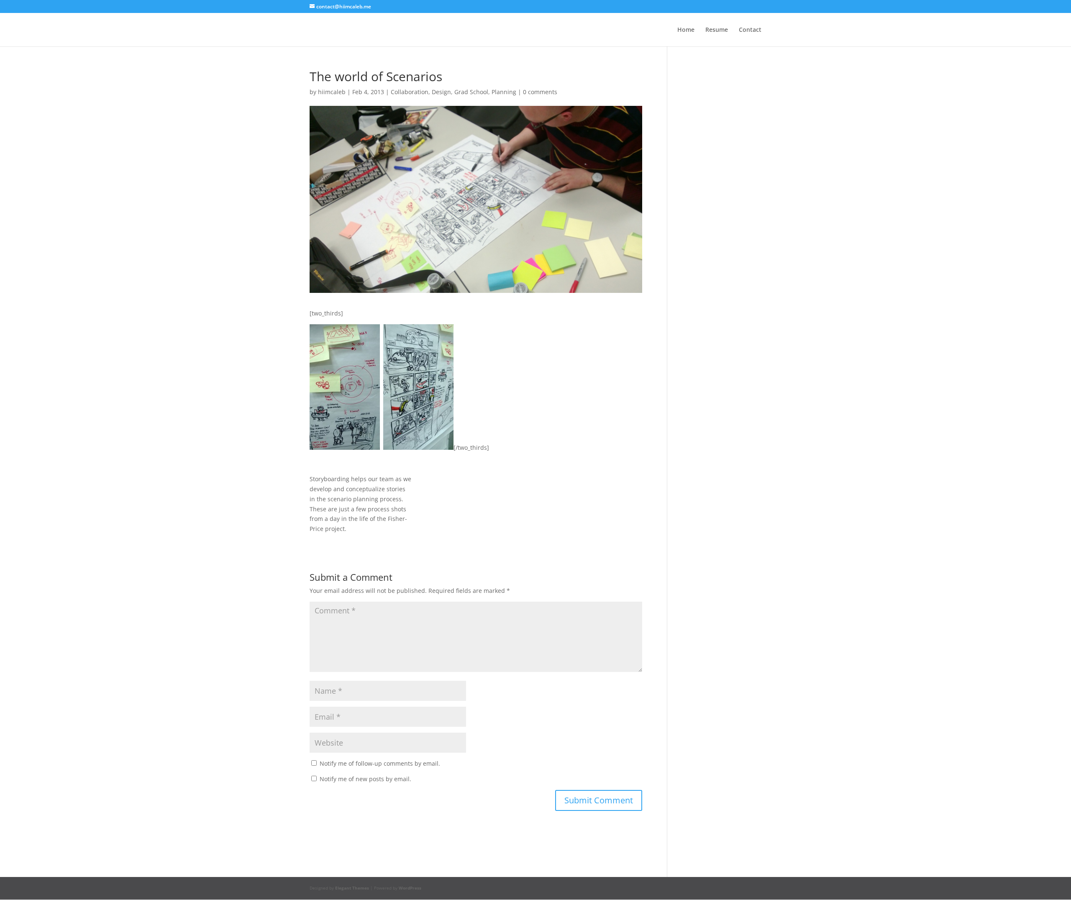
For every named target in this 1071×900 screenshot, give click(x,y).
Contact (750, 30)
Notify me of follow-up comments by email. (380, 763)
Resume (716, 30)
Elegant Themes (352, 888)
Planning (504, 92)
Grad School (471, 92)
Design (441, 92)
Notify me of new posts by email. (365, 779)
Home (685, 30)
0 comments (540, 92)
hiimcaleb (332, 92)
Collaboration (409, 92)
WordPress (410, 888)
